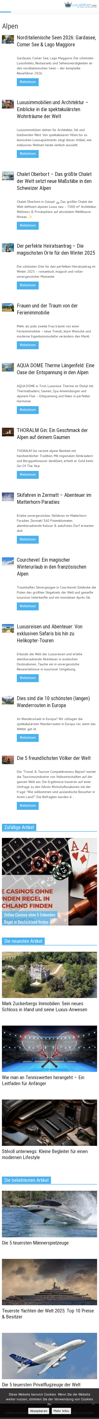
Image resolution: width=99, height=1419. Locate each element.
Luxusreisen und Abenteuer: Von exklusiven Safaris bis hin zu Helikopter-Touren (49, 633)
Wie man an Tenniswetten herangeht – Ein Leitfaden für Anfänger (43, 1080)
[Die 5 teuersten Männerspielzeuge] (49, 1214)
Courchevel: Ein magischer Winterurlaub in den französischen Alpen (51, 567)
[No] (93, 1403)
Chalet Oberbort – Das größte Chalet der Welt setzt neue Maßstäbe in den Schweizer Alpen (54, 181)
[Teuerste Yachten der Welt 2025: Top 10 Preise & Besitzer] (49, 1282)
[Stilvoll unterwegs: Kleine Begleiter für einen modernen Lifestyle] (49, 1122)
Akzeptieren (38, 1411)
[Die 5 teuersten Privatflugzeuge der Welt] (49, 1355)
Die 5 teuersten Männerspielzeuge (35, 1243)
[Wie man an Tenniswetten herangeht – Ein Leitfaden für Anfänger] (49, 1048)
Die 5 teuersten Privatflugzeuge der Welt (41, 1385)
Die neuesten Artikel (23, 941)
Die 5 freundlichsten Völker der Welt (54, 758)
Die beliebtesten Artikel (26, 1180)
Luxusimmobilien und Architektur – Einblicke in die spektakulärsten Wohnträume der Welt (52, 109)
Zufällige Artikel (19, 827)
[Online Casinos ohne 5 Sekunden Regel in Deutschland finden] (49, 887)
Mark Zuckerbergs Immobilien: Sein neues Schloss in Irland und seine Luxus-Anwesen (44, 1006)
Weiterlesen (28, 82)
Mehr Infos (61, 1411)
